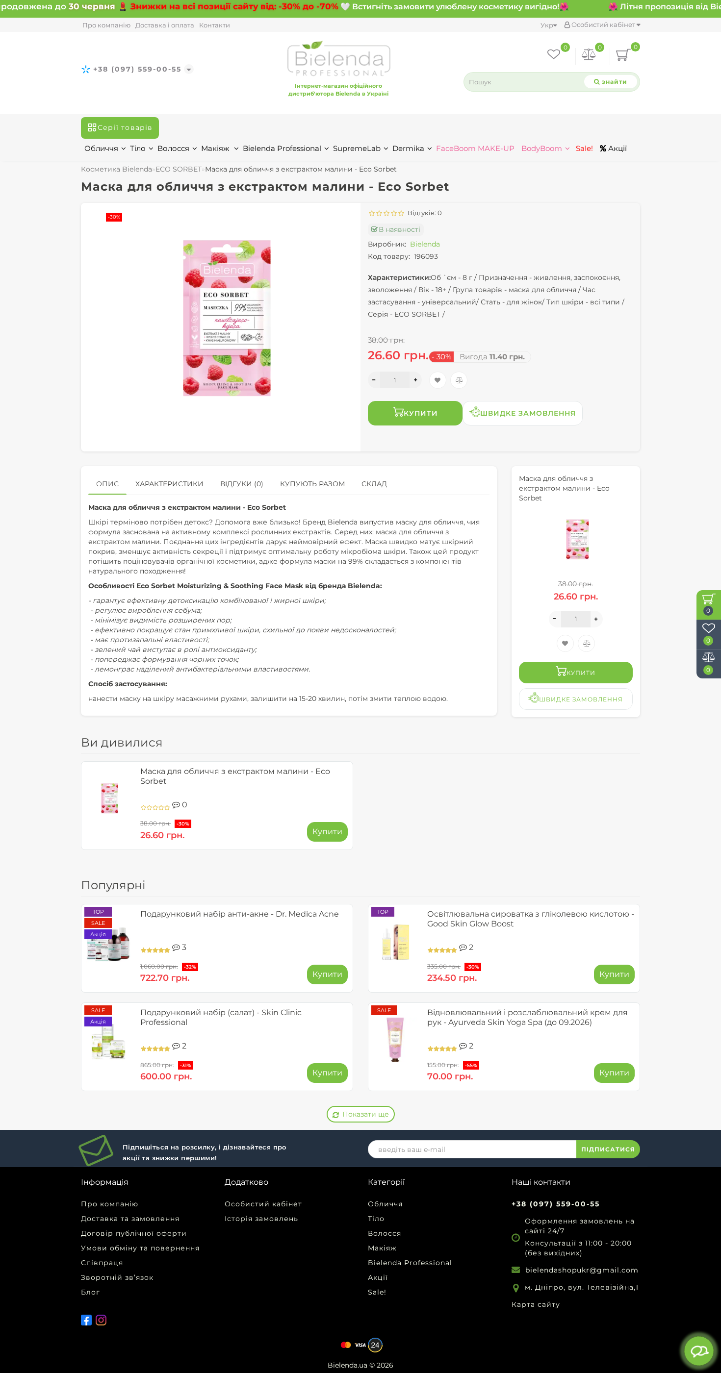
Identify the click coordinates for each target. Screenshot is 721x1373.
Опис (107, 483)
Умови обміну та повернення (140, 1248)
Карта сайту (536, 1304)
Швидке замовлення (528, 413)
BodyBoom (541, 148)
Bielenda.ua (347, 1365)
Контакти (214, 25)
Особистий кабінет (603, 24)
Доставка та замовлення (130, 1218)
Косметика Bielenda (116, 169)
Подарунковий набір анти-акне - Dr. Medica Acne (239, 914)
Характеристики (169, 483)
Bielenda (425, 244)
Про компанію (106, 25)
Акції (616, 148)
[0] (589, 56)
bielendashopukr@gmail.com (582, 1270)
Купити (421, 413)
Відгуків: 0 (423, 213)
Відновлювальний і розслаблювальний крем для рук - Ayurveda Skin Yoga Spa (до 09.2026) (527, 1017)
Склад (374, 483)
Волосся (173, 148)
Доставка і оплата (164, 25)
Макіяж (216, 148)
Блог (90, 1292)
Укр (547, 25)
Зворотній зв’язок (117, 1277)
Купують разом (312, 483)
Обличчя (101, 148)
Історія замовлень (261, 1218)
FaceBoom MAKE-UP (475, 148)
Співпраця (102, 1262)
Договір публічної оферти (134, 1233)
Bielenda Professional (282, 148)
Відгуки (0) (241, 483)
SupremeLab (357, 148)
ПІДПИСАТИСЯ (608, 1149)
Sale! (583, 148)
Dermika (408, 148)
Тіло (138, 148)
